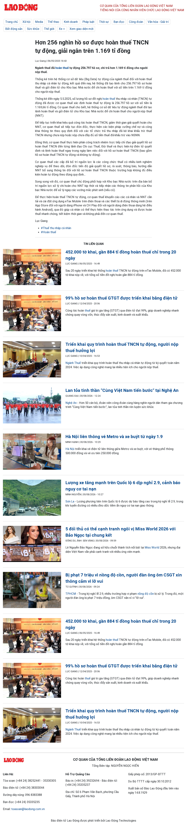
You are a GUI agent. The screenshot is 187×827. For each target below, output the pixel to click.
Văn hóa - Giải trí (158, 22)
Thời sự (104, 22)
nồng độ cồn (146, 593)
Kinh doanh (71, 22)
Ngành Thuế (73, 363)
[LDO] (32, 267)
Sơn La (69, 501)
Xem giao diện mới (81, 29)
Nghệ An (71, 403)
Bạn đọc (119, 22)
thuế (87, 310)
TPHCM (70, 593)
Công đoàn (136, 22)
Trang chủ (11, 22)
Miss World (152, 547)
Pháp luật (88, 22)
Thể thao (53, 22)
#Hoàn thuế (48, 232)
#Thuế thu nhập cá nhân (56, 228)
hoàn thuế (62, 68)
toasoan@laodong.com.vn (28, 809)
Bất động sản (13, 29)
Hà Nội (69, 449)
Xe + (62, 29)
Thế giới (49, 29)
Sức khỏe (33, 29)
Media (39, 22)
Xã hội (26, 22)
